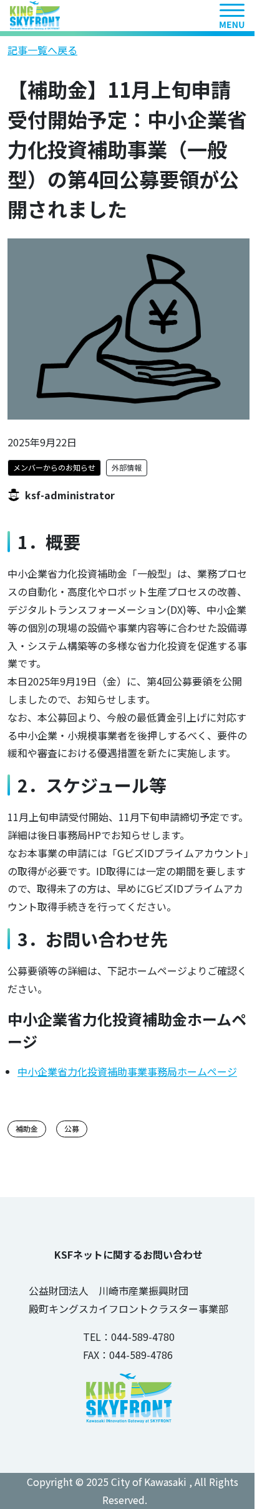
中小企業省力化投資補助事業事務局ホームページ (127, 1071)
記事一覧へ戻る (42, 49)
